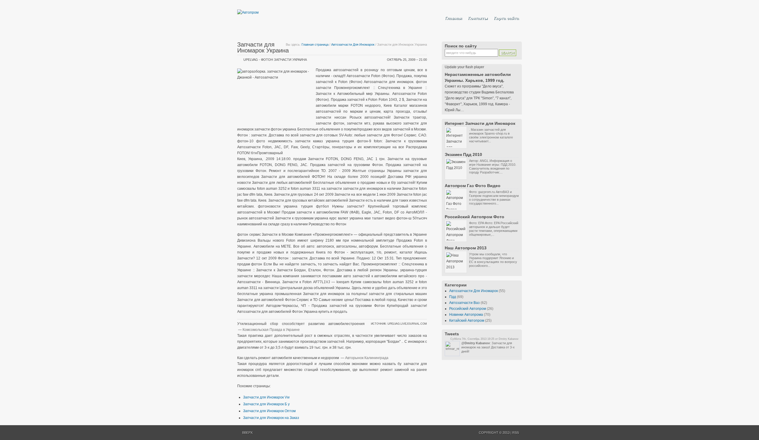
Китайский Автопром (466, 320)
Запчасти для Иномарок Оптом (269, 411)
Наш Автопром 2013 (466, 247)
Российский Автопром (467, 309)
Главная (453, 18)
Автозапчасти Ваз (464, 303)
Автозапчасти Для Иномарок (352, 44)
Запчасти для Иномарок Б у (266, 404)
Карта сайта (506, 18)
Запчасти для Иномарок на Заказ (271, 418)
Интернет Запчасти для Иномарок (480, 123)
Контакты (478, 18)
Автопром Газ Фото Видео (472, 185)
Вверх (247, 432)
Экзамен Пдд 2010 (463, 154)
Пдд (452, 297)
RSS (515, 432)
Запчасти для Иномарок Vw (266, 397)
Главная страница (315, 44)
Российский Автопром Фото (474, 216)
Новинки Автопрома (466, 315)
